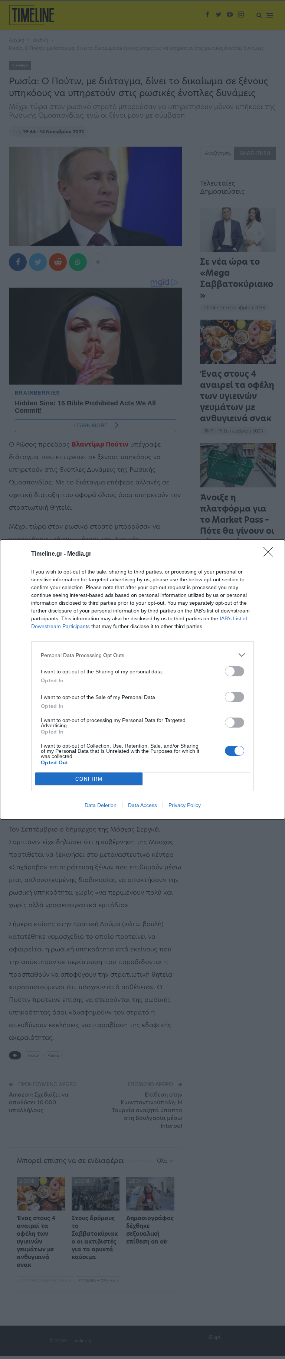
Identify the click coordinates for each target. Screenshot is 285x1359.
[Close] (270, 554)
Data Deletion (101, 805)
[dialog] (142, 679)
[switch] (234, 671)
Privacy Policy (184, 805)
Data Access (142, 805)
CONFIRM (89, 779)
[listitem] (142, 655)
